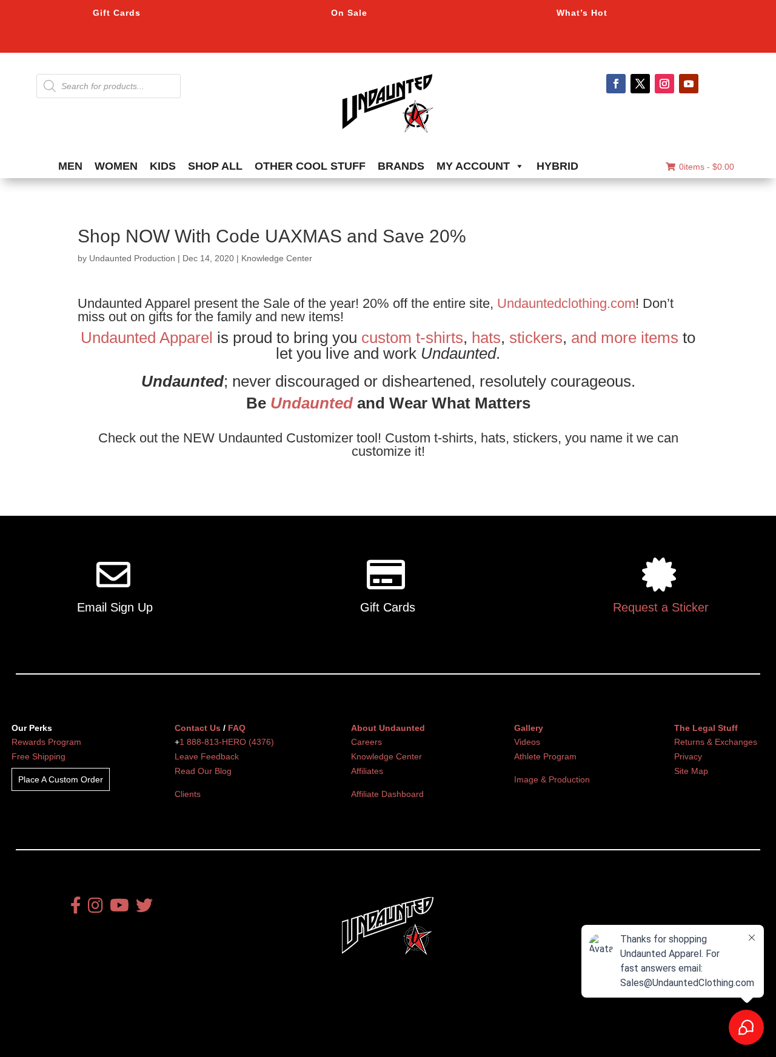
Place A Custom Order (60, 779)
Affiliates (367, 771)
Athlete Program (545, 756)
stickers (536, 337)
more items (639, 337)
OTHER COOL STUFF (310, 166)
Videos (527, 742)
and (584, 337)
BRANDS (401, 166)
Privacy (688, 756)
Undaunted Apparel (147, 337)
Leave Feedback (207, 756)
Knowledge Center (276, 258)
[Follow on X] (640, 83)
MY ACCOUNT (473, 166)
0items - (706, 167)
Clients (188, 794)
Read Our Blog (203, 771)
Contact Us (198, 728)
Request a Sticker (661, 607)
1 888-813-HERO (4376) (226, 742)
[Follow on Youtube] (688, 83)
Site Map (691, 771)
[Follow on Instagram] (664, 83)
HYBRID (557, 166)
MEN (70, 166)
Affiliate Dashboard (387, 794)
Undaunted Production (132, 258)
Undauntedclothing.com (566, 303)
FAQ (237, 728)
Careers (366, 742)
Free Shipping (38, 756)
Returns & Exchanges (715, 742)
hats (486, 337)
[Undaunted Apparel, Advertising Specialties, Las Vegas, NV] (367, 1034)
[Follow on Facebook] (616, 83)
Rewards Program (46, 742)
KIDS (163, 166)
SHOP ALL (215, 166)
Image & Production (552, 779)
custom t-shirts (412, 337)
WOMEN (116, 166)
